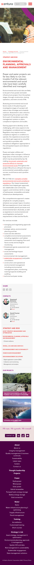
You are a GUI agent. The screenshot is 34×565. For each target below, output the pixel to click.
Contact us (17, 466)
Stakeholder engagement (12, 353)
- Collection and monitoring (11, 362)
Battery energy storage (17, 495)
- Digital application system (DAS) (12, 359)
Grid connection (17, 497)
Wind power (17, 484)
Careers (17, 464)
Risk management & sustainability (17, 548)
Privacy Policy (27, 560)
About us (17, 448)
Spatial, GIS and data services (13, 346)
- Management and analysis (10, 364)
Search (25, 4)
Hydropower (17, 481)
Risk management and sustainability (15, 349)
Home (4, 51)
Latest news (17, 461)
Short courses (17, 528)
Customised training (17, 525)
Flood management (17, 515)
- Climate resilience (8, 341)
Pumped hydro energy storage (17, 492)
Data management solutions (13, 356)
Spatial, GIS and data (17, 545)
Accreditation (17, 522)
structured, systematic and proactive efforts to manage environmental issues (15, 163)
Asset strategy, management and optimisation (14, 332)
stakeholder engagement (13, 258)
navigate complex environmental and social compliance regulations (16, 181)
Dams (17, 505)
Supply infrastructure (17, 512)
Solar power (17, 487)
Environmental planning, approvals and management (16, 337)
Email (13, 309)
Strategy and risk (13, 51)
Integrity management (17, 451)
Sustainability (17, 458)
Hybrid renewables (17, 489)
